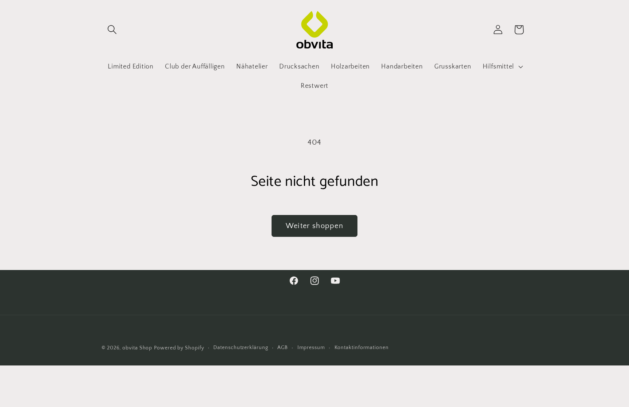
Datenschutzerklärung (240, 348)
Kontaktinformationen (362, 348)
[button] (112, 29)
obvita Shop (137, 348)
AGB (282, 348)
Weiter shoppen (314, 226)
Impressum (311, 348)
